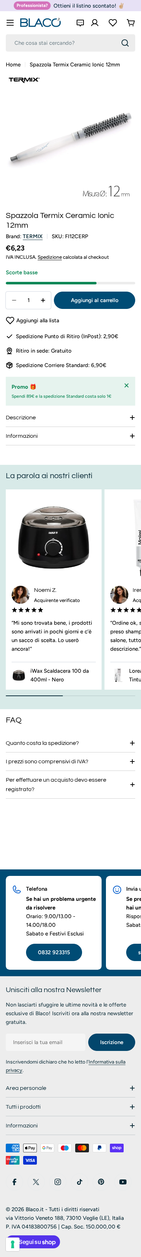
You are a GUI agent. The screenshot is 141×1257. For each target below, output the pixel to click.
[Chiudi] (126, 385)
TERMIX (33, 236)
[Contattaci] (80, 22)
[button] (32, 320)
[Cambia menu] (10, 22)
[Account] (94, 22)
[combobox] (70, 43)
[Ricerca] (125, 43)
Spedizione (50, 257)
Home (13, 64)
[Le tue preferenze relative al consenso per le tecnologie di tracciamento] (13, 1244)
